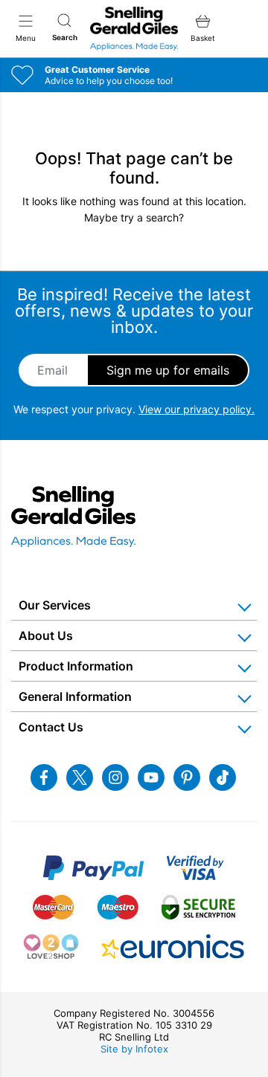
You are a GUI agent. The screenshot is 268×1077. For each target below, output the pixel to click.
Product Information (76, 666)
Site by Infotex (134, 1049)
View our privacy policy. (196, 409)
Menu (26, 37)
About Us (46, 635)
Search (64, 37)
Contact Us (51, 726)
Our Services (55, 605)
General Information (75, 696)
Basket (203, 37)
